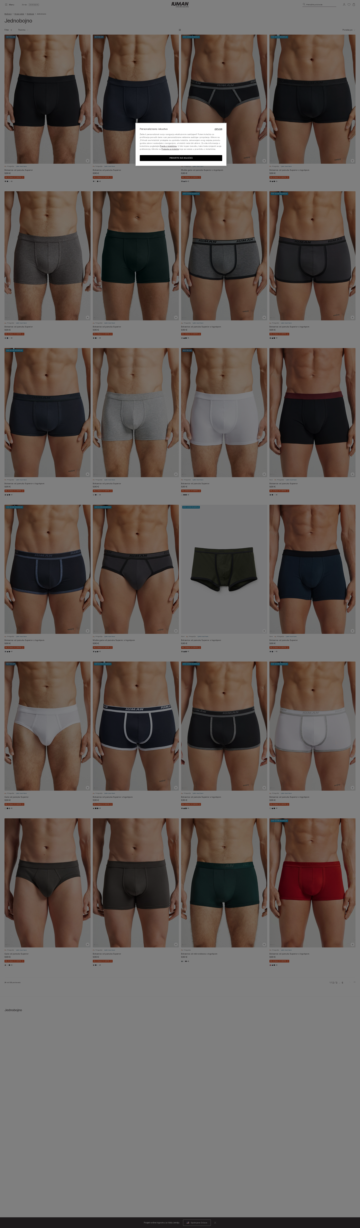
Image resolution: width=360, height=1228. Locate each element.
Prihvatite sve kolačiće (181, 158)
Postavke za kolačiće (170, 149)
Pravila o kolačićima (168, 146)
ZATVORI (218, 129)
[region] (181, 144)
